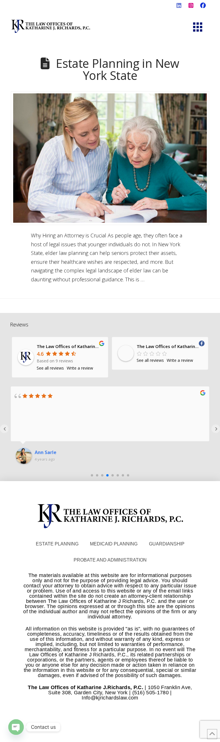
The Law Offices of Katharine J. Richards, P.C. (83, 346)
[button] (197, 27)
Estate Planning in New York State (117, 69)
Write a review (80, 368)
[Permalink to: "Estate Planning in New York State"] (110, 158)
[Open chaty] (16, 727)
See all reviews (50, 368)
